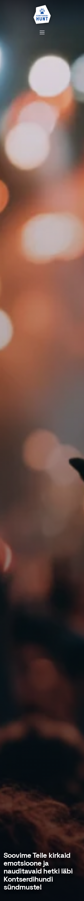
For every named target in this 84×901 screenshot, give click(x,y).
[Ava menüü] (42, 32)
